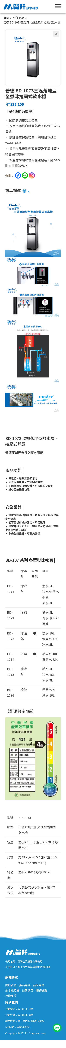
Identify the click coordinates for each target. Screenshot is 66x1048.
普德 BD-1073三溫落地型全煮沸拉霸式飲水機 (31, 22)
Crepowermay (37, 1033)
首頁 (6, 18)
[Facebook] (18, 175)
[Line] (25, 175)
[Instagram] (32, 175)
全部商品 (18, 18)
